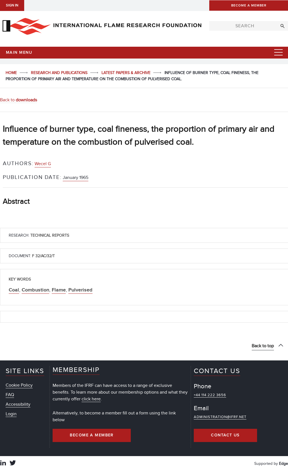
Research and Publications (60, 72)
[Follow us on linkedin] (3, 463)
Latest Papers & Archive (127, 72)
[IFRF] (102, 25)
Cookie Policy (19, 385)
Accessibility (18, 404)
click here (91, 399)
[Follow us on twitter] (13, 463)
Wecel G (43, 164)
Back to (18, 100)
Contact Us (225, 435)
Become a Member (92, 435)
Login (11, 414)
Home (12, 72)
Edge (283, 463)
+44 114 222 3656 (210, 395)
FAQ (10, 395)
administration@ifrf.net (220, 417)
